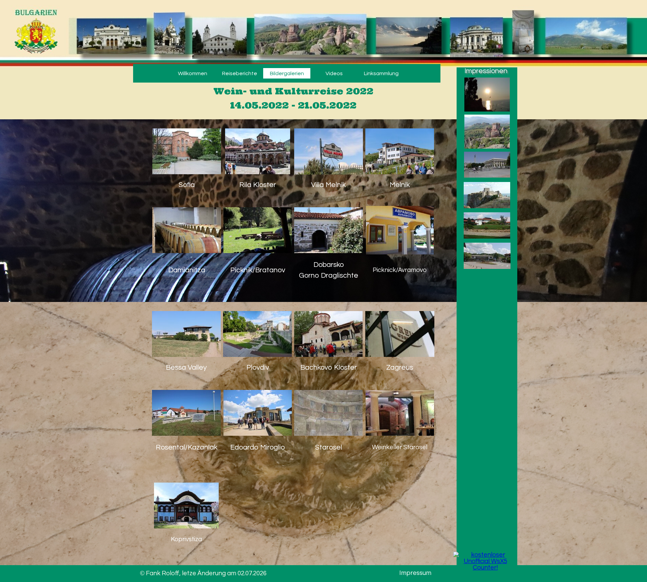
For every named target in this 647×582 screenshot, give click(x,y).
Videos (334, 73)
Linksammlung (381, 73)
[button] (186, 152)
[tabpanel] (293, 93)
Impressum (415, 573)
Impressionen (485, 70)
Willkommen (192, 73)
